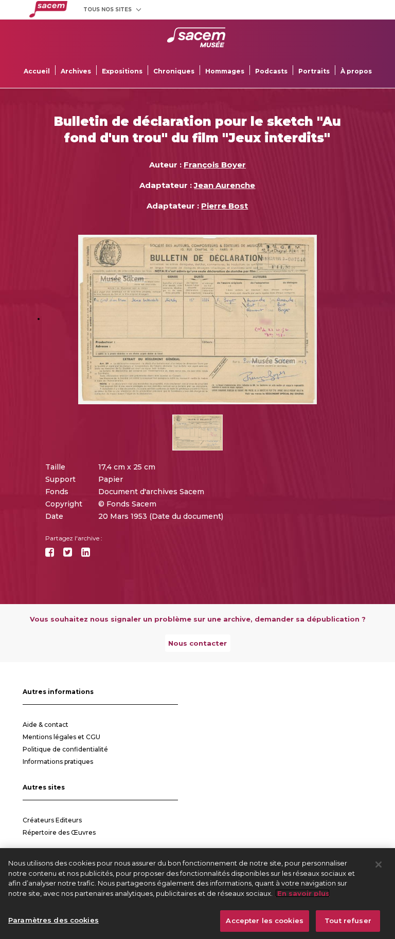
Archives (76, 71)
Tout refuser (348, 920)
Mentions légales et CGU (61, 737)
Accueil (37, 71)
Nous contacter (197, 643)
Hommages (224, 71)
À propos (356, 71)
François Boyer (215, 165)
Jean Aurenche (224, 185)
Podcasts (271, 71)
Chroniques (173, 71)
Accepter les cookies (264, 920)
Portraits (314, 71)
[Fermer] (378, 864)
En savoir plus (302, 893)
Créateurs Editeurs (52, 820)
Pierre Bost (224, 206)
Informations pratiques (58, 761)
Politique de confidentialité (65, 749)
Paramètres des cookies (53, 920)
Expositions (122, 71)
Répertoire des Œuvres (59, 832)
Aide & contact (45, 724)
